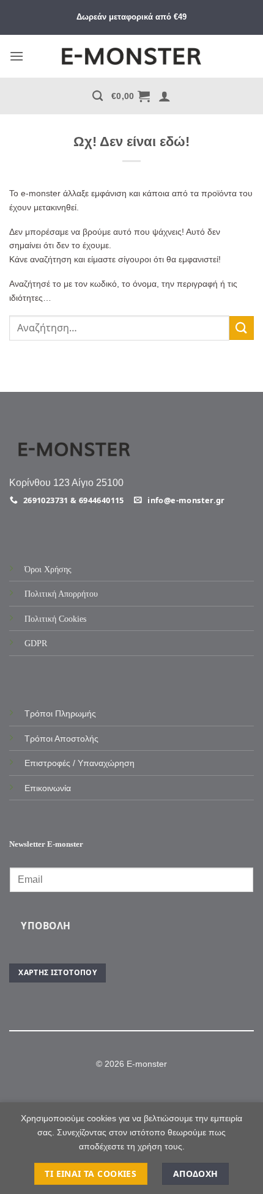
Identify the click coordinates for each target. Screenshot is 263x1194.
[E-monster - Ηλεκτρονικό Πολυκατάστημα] (131, 56)
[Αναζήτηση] (97, 96)
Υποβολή (45, 925)
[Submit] (241, 328)
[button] (16, 56)
